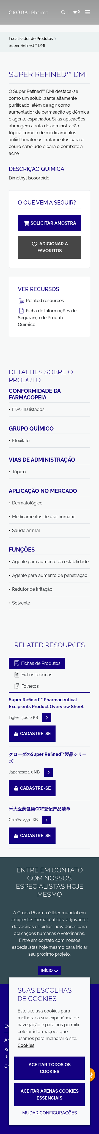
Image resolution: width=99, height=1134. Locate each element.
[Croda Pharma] (29, 12)
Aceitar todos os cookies (50, 1068)
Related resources (44, 300)
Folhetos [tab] (29, 686)
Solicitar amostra (53, 223)
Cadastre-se (35, 733)
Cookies (26, 1045)
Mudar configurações (49, 1113)
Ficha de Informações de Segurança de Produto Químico (47, 317)
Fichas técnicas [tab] (36, 674)
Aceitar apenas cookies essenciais (50, 1095)
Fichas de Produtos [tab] (40, 663)
